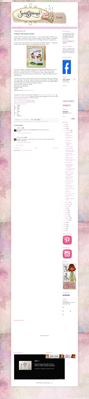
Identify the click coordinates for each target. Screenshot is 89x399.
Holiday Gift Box (69, 148)
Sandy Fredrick (20, 137)
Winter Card (44, 121)
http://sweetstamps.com (45, 95)
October (67, 202)
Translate (67, 82)
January (67, 220)
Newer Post (17, 148)
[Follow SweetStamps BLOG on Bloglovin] (69, 101)
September (68, 204)
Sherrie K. (19, 128)
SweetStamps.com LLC (67, 59)
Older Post (55, 148)
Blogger (51, 383)
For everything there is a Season (70, 169)
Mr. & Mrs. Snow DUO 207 (21, 99)
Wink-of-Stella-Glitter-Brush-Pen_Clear (24, 102)
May (66, 212)
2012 (65, 226)
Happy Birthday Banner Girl (69, 177)
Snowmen (31, 121)
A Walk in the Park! (69, 193)
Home (14, 27)
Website (19, 27)
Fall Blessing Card (69, 180)
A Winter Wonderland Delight (68, 144)
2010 (65, 230)
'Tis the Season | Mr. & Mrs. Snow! (69, 186)
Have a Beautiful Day (69, 196)
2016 (65, 126)
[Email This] (34, 119)
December (68, 130)
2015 (65, 128)
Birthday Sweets (69, 158)
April (66, 214)
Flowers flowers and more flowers (70, 160)
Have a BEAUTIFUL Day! (69, 189)
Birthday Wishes (69, 182)
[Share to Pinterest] (39, 119)
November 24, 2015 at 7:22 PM (24, 133)
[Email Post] (32, 119)
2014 (65, 222)
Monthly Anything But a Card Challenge (69, 166)
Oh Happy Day (68, 146)
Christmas (67, 133)
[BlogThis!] (35, 119)
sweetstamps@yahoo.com (69, 40)
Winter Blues (68, 183)
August (67, 206)
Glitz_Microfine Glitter (20, 101)
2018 (65, 124)
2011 (65, 228)
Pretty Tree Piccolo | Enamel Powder (70, 151)
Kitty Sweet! (68, 191)
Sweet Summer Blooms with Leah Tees (70, 155)
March (67, 216)
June (66, 210)
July (66, 208)
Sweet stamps (37, 121)
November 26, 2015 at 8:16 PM (24, 142)
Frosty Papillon (68, 135)
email (70, 113)
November (68, 132)
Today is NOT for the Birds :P (69, 174)
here (66, 48)
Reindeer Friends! (69, 172)
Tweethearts (68, 140)
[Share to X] (37, 119)
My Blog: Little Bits (28, 90)
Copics (27, 121)
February (67, 218)
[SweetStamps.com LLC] (67, 73)
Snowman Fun (68, 162)
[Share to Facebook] (38, 119)
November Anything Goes (69, 199)
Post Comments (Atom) (26, 150)
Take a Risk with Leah (69, 138)
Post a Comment (20, 145)
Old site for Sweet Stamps (21, 96)
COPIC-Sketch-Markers (20, 104)
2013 (65, 224)
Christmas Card (21, 121)
